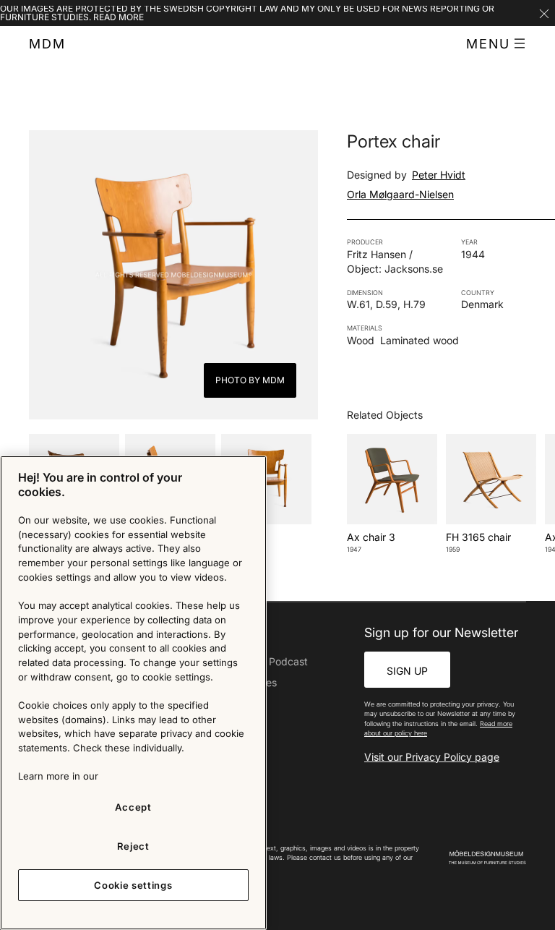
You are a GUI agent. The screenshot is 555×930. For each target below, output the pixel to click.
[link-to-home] (487, 858)
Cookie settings (133, 885)
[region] (133, 693)
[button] (496, 44)
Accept (133, 807)
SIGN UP (407, 671)
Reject (133, 846)
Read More (118, 17)
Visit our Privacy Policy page (431, 757)
